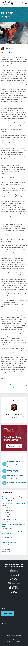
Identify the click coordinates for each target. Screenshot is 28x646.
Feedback (18, 641)
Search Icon (23, 3)
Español (9, 641)
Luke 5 (3, 387)
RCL (23, 387)
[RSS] (10, 623)
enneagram (22, 385)
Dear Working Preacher (11, 385)
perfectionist (9, 387)
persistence (17, 387)
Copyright (15, 639)
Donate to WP (7, 614)
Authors (23, 639)
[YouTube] (5, 623)
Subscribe (6, 639)
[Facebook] (2, 623)
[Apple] (7, 623)
